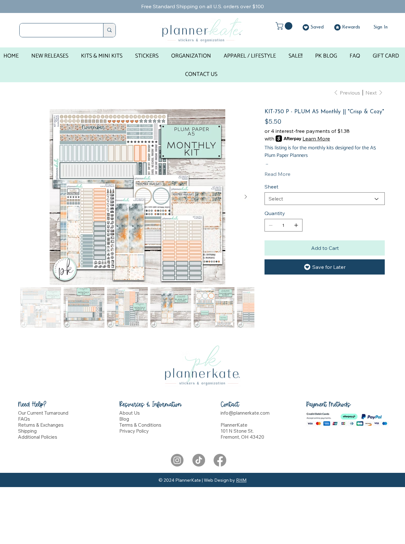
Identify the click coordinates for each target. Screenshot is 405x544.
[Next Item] (245, 197)
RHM (241, 480)
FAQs (24, 419)
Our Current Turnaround (43, 413)
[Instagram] (177, 460)
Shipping (27, 431)
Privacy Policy (134, 431)
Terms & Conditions (140, 425)
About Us (129, 413)
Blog (124, 419)
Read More (277, 174)
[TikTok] (198, 460)
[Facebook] (220, 460)
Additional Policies (37, 437)
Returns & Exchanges (41, 425)
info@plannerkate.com (245, 413)
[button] (285, 26)
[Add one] (296, 225)
